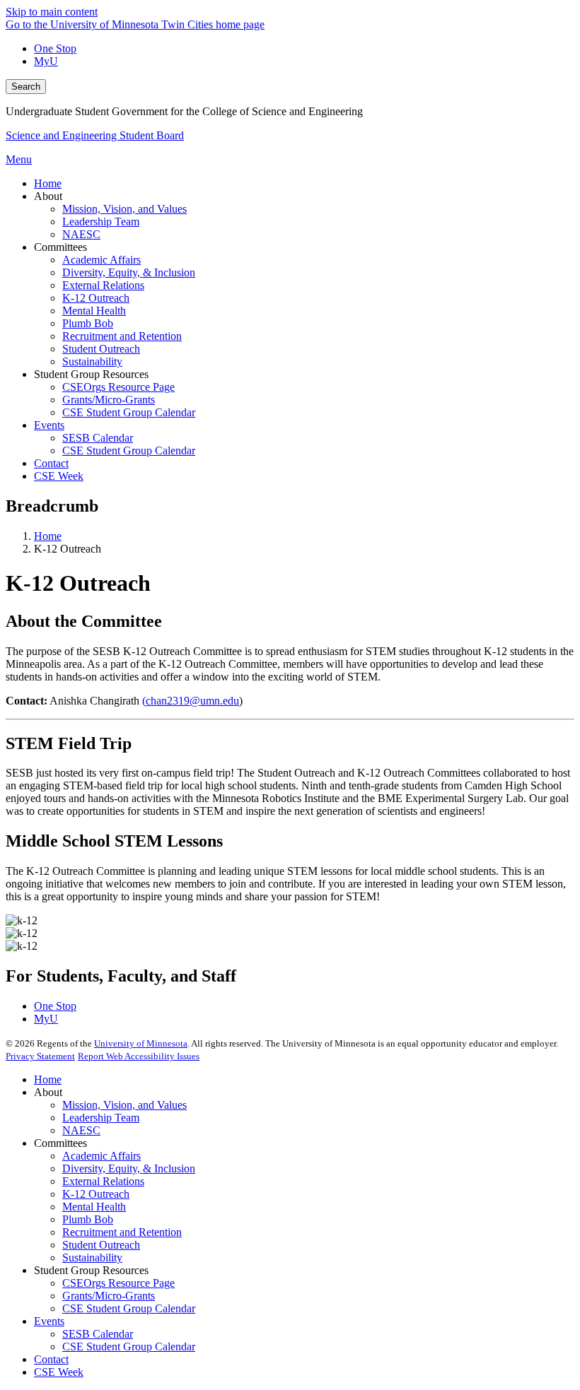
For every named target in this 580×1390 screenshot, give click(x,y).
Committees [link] (60, 247)
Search (25, 86)
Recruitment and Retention (122, 1232)
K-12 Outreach (95, 1194)
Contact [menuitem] (51, 463)
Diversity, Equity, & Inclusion (128, 1168)
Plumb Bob (87, 1219)
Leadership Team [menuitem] (100, 222)
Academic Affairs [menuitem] (101, 260)
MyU (46, 61)
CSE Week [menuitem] (58, 476)
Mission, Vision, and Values (124, 1105)
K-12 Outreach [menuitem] (95, 298)
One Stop (55, 48)
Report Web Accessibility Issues (138, 1056)
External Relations (103, 1181)
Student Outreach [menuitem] (101, 349)
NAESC (81, 1130)
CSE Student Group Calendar (128, 1308)
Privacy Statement (40, 1056)
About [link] (48, 196)
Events (49, 1321)
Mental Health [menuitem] (94, 311)
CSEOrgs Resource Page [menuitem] (118, 387)
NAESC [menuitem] (81, 234)
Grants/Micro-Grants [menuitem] (108, 400)
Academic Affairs (101, 1156)
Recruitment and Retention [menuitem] (122, 336)
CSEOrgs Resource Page (118, 1283)
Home (48, 536)
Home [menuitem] (48, 183)
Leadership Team (100, 1118)
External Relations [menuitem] (103, 285)
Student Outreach (101, 1245)
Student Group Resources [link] (91, 374)
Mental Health (94, 1207)
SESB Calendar (97, 1334)
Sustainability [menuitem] (92, 361)
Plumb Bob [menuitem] (87, 323)
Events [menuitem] (49, 425)
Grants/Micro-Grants (108, 1296)
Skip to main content (52, 12)
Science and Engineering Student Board (95, 135)
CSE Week (58, 1372)
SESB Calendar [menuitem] (97, 438)
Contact (51, 1359)
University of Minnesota (140, 1043)
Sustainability (92, 1257)
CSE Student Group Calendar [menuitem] (128, 412)
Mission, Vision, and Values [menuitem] (124, 209)
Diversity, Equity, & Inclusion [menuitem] (128, 272)
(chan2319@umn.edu (190, 701)
